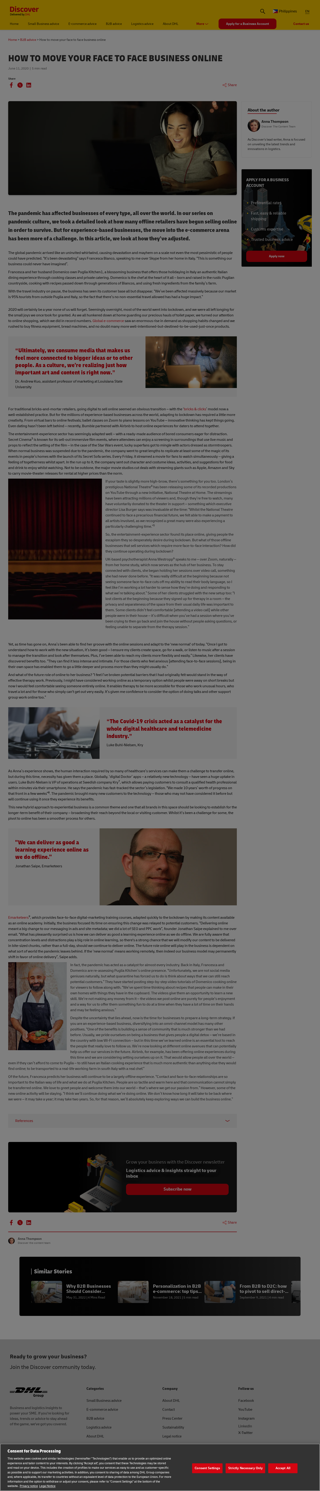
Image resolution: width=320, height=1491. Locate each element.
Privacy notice (29, 1486)
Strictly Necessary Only (245, 1468)
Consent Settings (207, 1468)
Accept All (282, 1468)
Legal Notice (47, 1486)
